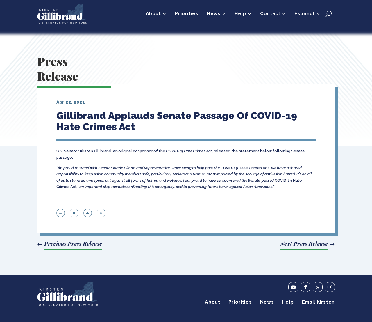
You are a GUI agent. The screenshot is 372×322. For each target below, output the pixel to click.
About (153, 14)
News (213, 14)
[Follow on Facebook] (305, 287)
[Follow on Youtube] (293, 287)
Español (304, 14)
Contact (270, 14)
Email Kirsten (318, 302)
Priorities (186, 14)
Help (240, 14)
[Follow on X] (318, 287)
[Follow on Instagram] (330, 287)
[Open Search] (329, 13)
